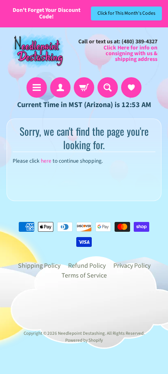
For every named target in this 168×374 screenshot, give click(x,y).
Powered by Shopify (84, 340)
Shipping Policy (39, 265)
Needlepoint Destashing (81, 333)
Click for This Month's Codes (126, 13)
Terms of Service (84, 275)
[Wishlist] (131, 87)
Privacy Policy (131, 265)
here (46, 161)
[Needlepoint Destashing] (37, 50)
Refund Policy (87, 265)
